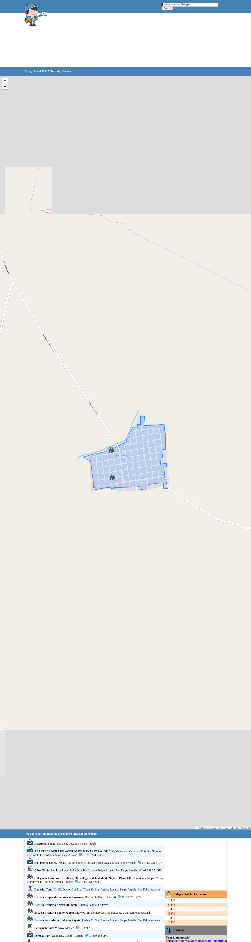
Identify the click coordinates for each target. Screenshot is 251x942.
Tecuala (55, 71)
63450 (171, 913)
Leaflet (199, 828)
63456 (171, 922)
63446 (171, 909)
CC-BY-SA (245, 828)
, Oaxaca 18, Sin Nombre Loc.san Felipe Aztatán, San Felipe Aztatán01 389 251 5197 (98, 862)
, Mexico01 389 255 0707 (67, 928)
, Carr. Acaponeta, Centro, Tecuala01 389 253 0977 (71, 935)
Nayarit (66, 71)
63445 (171, 904)
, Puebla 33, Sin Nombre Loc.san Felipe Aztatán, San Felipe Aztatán (97, 920)
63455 (171, 917)
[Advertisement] (116, 40)
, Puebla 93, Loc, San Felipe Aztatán (65, 843)
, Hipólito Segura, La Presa (71, 904)
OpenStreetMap (221, 828)
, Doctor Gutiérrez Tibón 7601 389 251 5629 (87, 897)
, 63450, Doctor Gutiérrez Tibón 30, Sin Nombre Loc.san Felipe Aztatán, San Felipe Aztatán (97, 889)
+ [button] (5, 80)
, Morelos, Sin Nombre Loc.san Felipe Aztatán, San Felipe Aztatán (92, 912)
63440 (171, 900)
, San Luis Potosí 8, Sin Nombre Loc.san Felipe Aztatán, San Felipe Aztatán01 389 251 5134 (98, 870)
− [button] (5, 86)
